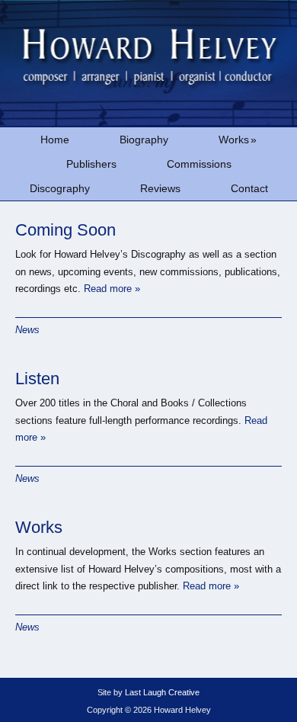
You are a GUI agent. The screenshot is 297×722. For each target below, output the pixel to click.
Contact (249, 188)
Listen (37, 378)
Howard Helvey (148, 63)
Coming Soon (65, 229)
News (27, 329)
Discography (60, 188)
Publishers (91, 164)
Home (54, 139)
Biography (144, 139)
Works (238, 139)
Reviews (160, 188)
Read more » (112, 288)
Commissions (199, 164)
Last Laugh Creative (162, 692)
